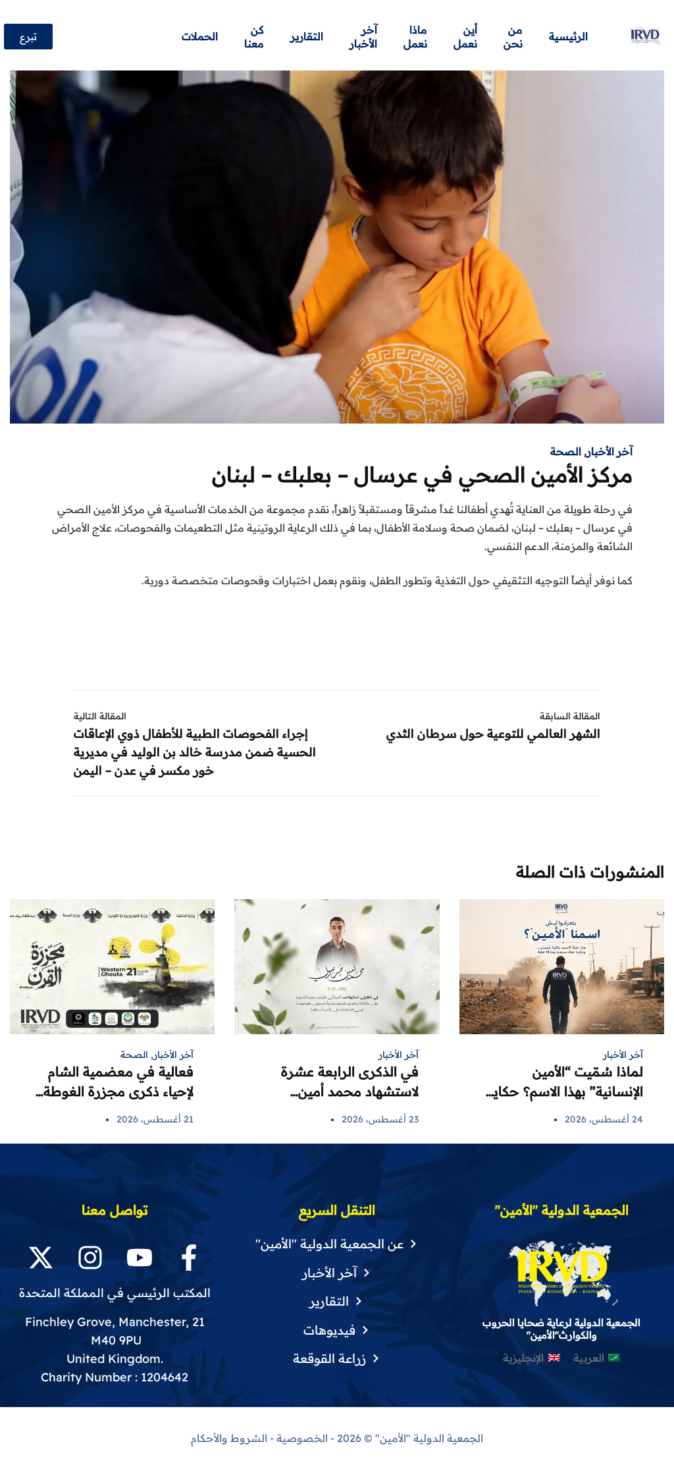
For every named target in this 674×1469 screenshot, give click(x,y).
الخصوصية (302, 1438)
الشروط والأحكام (229, 1438)
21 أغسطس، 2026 (155, 1119)
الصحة (565, 451)
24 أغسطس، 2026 (604, 1119)
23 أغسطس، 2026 (380, 1119)
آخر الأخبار (609, 451)
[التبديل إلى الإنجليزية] (161, 37)
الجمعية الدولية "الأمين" (428, 1438)
